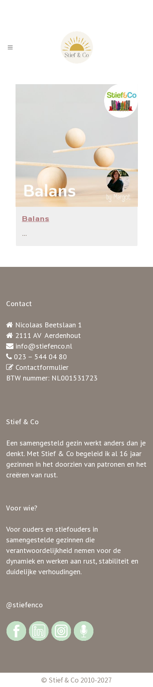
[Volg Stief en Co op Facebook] (16, 630)
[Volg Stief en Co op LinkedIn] (39, 630)
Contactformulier (42, 367)
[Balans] (77, 145)
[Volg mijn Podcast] (83, 630)
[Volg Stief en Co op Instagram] (61, 630)
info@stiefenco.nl (44, 346)
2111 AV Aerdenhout (48, 335)
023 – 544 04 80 (40, 356)
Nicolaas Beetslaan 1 (48, 324)
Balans (35, 219)
